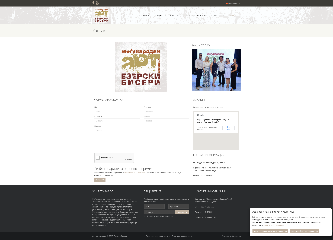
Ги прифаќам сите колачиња (304, 231)
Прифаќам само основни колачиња (270, 231)
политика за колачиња (273, 225)
